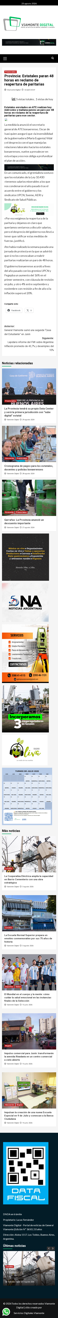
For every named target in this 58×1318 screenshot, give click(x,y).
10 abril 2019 (29, 90)
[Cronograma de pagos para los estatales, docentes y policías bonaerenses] (29, 444)
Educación (9, 458)
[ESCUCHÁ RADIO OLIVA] (29, 209)
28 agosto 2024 (28, 474)
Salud (18, 987)
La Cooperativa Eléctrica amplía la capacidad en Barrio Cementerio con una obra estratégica (28, 879)
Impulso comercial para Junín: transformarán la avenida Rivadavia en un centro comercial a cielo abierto (29, 1056)
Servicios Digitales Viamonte (29, 1312)
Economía (9, 512)
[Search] (53, 58)
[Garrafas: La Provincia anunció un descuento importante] (29, 498)
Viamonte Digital (14, 90)
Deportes (9, 987)
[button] (5, 58)
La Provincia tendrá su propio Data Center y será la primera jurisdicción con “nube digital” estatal (29, 412)
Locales (8, 869)
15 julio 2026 (27, 1005)
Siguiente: (29, 344)
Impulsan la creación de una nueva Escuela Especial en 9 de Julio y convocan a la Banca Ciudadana (28, 1115)
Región (8, 1046)
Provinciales (10, 72)
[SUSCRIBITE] (29, 167)
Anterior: (27, 330)
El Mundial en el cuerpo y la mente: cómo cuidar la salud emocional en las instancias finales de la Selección (27, 997)
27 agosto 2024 (28, 528)
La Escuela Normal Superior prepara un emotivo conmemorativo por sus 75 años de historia (28, 938)
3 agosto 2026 (27, 887)
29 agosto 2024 (28, 420)
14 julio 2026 (27, 1123)
